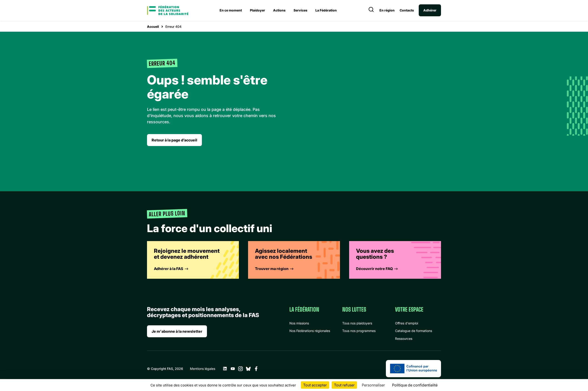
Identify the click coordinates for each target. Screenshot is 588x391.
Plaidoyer (257, 10)
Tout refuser (344, 385)
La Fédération (326, 10)
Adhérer (429, 10)
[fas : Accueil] (167, 10)
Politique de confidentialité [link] (415, 385)
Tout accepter (315, 385)
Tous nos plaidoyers (357, 323)
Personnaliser (373, 385)
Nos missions (299, 323)
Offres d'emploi (406, 323)
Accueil (153, 26)
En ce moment (231, 10)
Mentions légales (202, 369)
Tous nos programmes (359, 331)
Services (300, 10)
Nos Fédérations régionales (309, 331)
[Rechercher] (371, 10)
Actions (279, 10)
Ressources (403, 338)
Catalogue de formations (413, 331)
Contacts (407, 10)
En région (387, 10)
